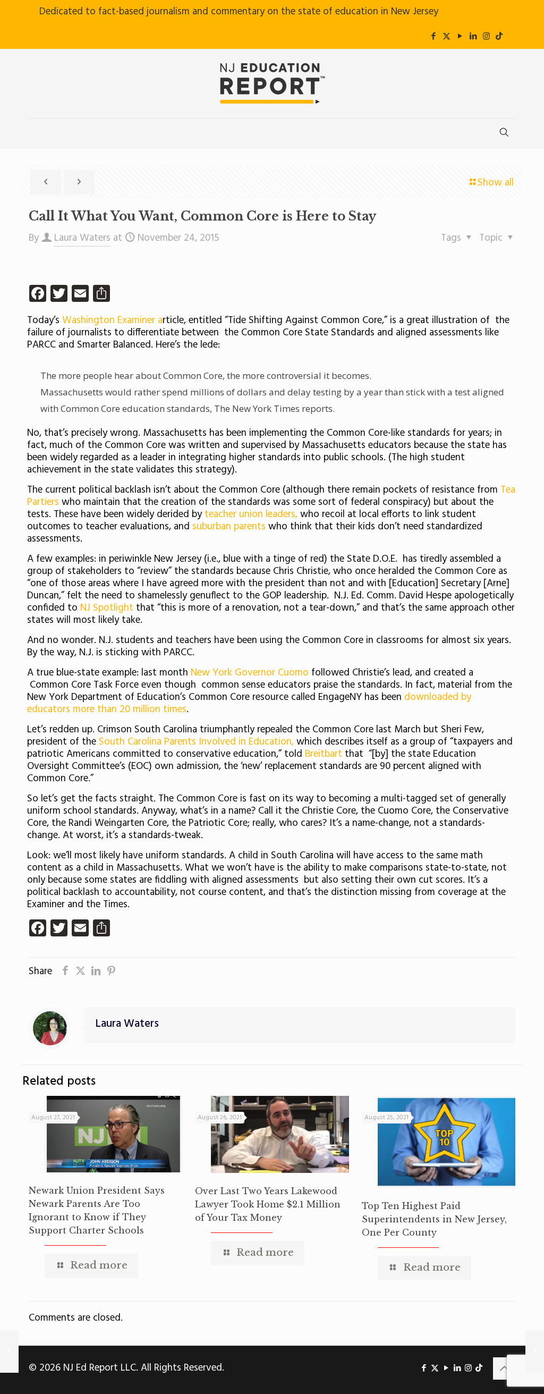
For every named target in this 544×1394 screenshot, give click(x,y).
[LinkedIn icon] (473, 36)
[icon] (499, 36)
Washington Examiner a (112, 320)
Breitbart (323, 754)
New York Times (266, 408)
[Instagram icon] (486, 36)
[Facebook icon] (433, 36)
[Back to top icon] (504, 1368)
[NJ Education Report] (272, 83)
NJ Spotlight (107, 608)
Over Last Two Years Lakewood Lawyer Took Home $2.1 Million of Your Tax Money (268, 1204)
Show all (496, 183)
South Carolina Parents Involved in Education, (196, 742)
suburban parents (230, 527)
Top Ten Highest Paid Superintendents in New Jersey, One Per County (434, 1219)
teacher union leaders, (251, 514)
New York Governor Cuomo (251, 673)
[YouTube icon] (460, 36)
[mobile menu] (38, 133)
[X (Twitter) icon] (446, 36)
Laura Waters (82, 238)
